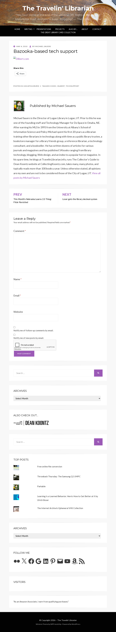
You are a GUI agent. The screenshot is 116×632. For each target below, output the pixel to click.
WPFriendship (55, 624)
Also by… (73, 29)
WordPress (76, 624)
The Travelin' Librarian (58, 8)
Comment (19, 230)
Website (18, 311)
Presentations (44, 29)
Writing (28, 29)
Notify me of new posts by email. (28, 338)
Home (17, 29)
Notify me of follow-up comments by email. (33, 330)
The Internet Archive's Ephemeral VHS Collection (60, 508)
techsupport (72, 86)
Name (17, 279)
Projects (60, 29)
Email (17, 295)
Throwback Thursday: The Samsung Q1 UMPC (58, 476)
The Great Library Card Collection (58, 32)
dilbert (61, 86)
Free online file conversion (49, 466)
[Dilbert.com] (21, 58)
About (85, 29)
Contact (96, 29)
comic (53, 86)
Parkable (41, 486)
